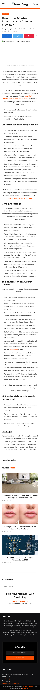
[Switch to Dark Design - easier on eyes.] (34, 4)
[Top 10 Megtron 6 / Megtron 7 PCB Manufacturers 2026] (20, 545)
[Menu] (3, 4)
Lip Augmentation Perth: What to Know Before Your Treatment (20, 528)
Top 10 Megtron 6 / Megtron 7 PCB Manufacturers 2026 (20, 559)
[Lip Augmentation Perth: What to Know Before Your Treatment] (20, 514)
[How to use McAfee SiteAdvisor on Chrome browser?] (20, 52)
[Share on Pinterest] (29, 36)
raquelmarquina (8, 29)
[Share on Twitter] (18, 36)
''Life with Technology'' (20, 602)
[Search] (37, 4)
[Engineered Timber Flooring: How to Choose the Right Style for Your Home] (20, 483)
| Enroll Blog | (26, 689)
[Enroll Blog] (20, 4)
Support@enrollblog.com (11, 683)
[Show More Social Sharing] (36, 36)
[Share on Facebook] (7, 36)
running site (13, 349)
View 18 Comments (20, 570)
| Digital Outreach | (28, 687)
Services (5, 14)
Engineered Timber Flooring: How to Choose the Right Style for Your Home (20, 497)
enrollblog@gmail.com (10, 679)
